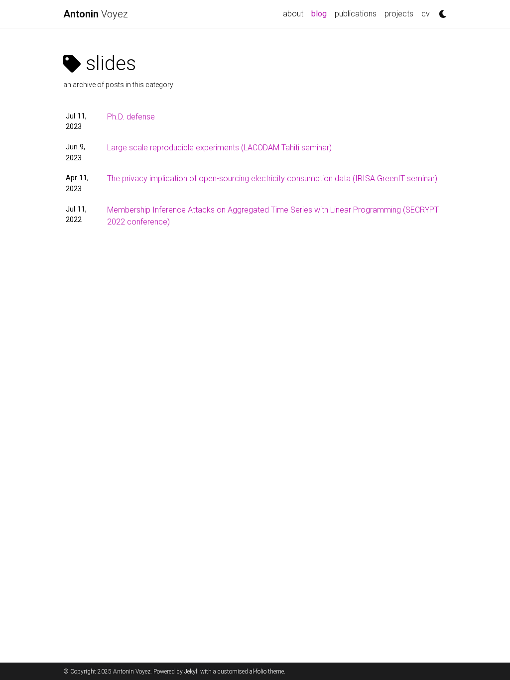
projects (398, 13)
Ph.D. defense (131, 116)
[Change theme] (440, 11)
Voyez (95, 14)
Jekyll (191, 671)
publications (356, 13)
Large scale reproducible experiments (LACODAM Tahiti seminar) (219, 147)
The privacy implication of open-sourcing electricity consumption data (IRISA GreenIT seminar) (272, 178)
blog (321, 13)
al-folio (258, 671)
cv (425, 13)
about (293, 13)
